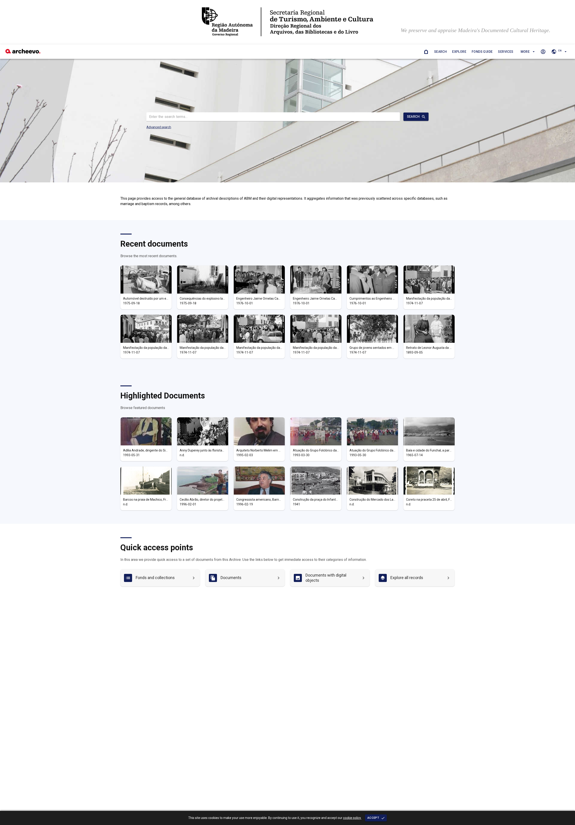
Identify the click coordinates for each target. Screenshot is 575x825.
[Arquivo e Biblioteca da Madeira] (22, 52)
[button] (527, 52)
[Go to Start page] (426, 51)
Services (505, 51)
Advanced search (158, 127)
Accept (373, 817)
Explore (459, 51)
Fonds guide (482, 51)
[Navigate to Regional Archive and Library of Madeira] (287, 22)
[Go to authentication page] (543, 51)
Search (440, 51)
